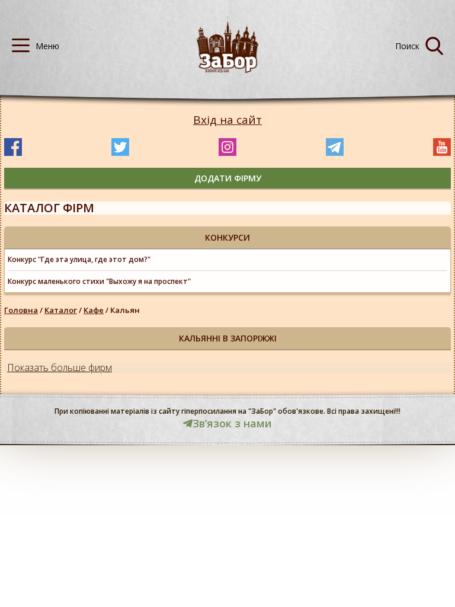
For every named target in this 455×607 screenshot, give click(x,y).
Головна (21, 310)
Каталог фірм (49, 208)
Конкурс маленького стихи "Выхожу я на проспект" (99, 281)
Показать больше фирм (59, 367)
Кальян (125, 310)
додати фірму (227, 178)
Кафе (94, 310)
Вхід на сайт (227, 120)
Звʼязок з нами (232, 423)
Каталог (60, 310)
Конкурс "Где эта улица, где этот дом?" (79, 259)
